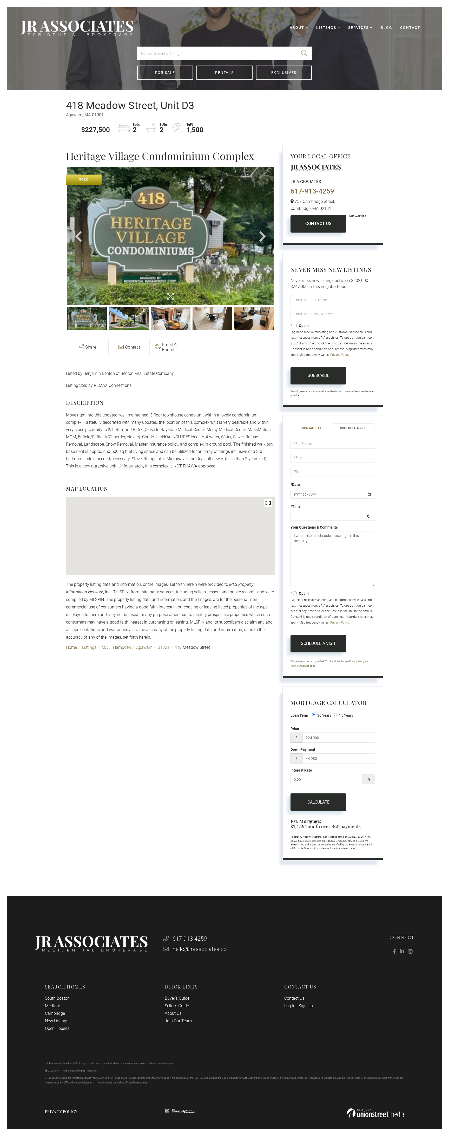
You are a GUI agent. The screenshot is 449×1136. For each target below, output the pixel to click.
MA (105, 647)
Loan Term (299, 715)
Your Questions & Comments (314, 527)
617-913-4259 (312, 191)
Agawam (144, 647)
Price (294, 729)
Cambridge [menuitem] (55, 1013)
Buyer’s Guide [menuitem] (177, 998)
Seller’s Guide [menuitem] (177, 1005)
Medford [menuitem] (52, 1005)
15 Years (346, 715)
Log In (289, 1005)
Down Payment (302, 749)
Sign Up (306, 1005)
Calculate (318, 802)
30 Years (324, 715)
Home (71, 647)
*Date (295, 485)
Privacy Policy (339, 355)
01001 (163, 647)
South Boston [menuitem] (57, 998)
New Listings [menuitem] (56, 1020)
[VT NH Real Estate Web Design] (375, 1113)
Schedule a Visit (353, 428)
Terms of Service (299, 665)
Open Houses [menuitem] (57, 1028)
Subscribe (318, 375)
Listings (89, 647)
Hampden (122, 647)
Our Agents (357, 216)
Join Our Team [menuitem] (178, 1020)
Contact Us (318, 223)
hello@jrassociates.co (200, 949)
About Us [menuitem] (173, 1013)
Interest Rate (301, 770)
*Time (295, 506)
